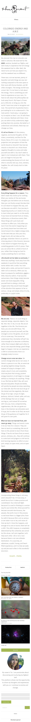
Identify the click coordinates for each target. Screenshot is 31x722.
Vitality (19, 556)
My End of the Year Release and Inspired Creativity (12, 621)
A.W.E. (3, 63)
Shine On (3, 645)
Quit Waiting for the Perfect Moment (12, 597)
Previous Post (8, 567)
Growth (12, 556)
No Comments (19, 34)
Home (15, 713)
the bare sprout (16, 720)
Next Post (23, 567)
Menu (16, 19)
